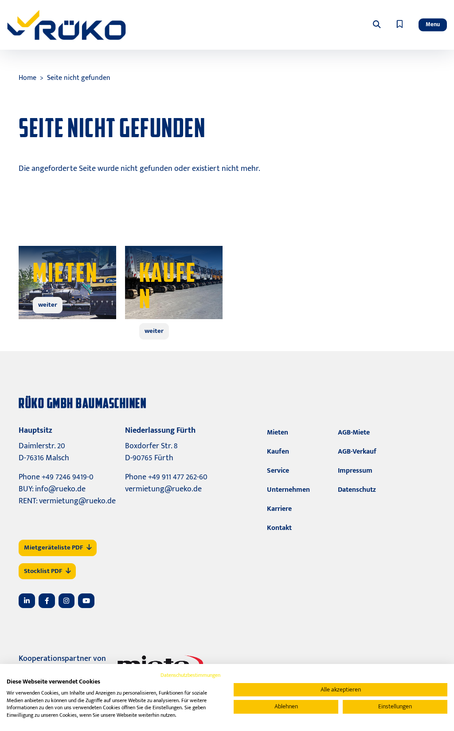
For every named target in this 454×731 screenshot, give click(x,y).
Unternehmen (288, 490)
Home (27, 78)
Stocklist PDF (43, 571)
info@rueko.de (60, 489)
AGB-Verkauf (357, 452)
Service (278, 471)
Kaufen (278, 452)
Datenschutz (357, 490)
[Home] (66, 25)
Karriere (279, 509)
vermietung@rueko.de (77, 501)
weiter (47, 304)
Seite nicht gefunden (78, 78)
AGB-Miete (354, 433)
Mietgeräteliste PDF (53, 547)
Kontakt (279, 528)
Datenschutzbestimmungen (190, 675)
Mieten (277, 433)
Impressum (355, 471)
